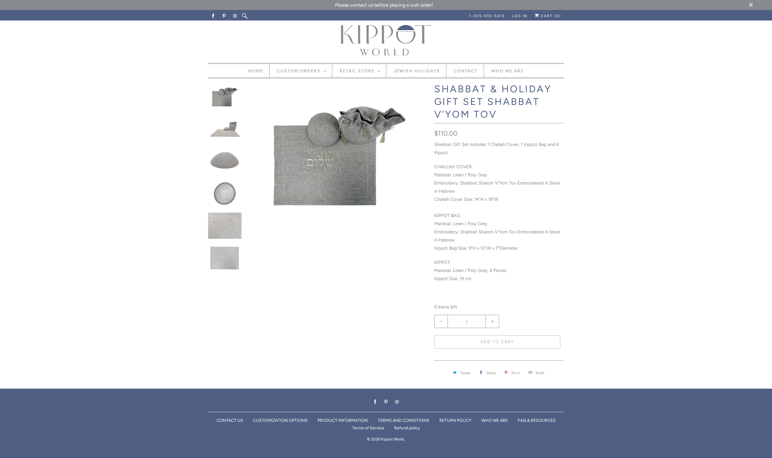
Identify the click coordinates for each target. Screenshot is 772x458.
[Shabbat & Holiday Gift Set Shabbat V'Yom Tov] (340, 152)
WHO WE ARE (494, 420)
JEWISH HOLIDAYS (417, 71)
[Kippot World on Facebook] (213, 16)
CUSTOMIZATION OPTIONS (280, 420)
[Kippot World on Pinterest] (224, 16)
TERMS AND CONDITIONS (403, 420)
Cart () (550, 16)
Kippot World (392, 439)
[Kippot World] (386, 41)
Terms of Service (368, 428)
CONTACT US (230, 420)
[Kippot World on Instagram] (235, 16)
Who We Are (507, 71)
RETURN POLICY (455, 420)
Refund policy (407, 428)
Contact (466, 71)
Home (255, 71)
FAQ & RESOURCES (537, 420)
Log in (519, 16)
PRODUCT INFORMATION (343, 420)
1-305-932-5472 (487, 16)
